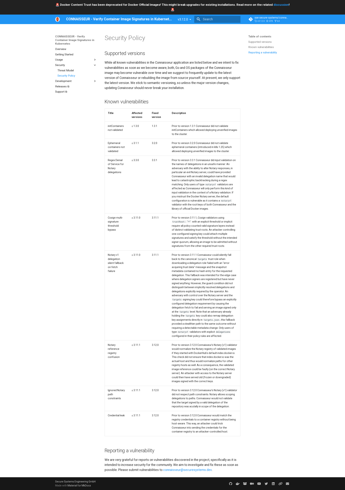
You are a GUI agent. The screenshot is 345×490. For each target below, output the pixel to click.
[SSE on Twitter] (266, 483)
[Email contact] (287, 483)
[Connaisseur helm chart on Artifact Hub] (245, 483)
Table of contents (259, 36)
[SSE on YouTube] (259, 483)
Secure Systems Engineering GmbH (75, 481)
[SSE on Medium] (252, 483)
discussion (281, 4)
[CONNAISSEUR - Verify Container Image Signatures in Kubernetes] (57, 19)
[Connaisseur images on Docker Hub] (238, 483)
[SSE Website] (280, 483)
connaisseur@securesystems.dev (187, 470)
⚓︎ (150, 38)
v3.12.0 (183, 19)
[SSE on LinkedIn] (273, 483)
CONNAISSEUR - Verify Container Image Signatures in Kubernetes (74, 40)
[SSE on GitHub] (230, 483)
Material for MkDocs (79, 485)
